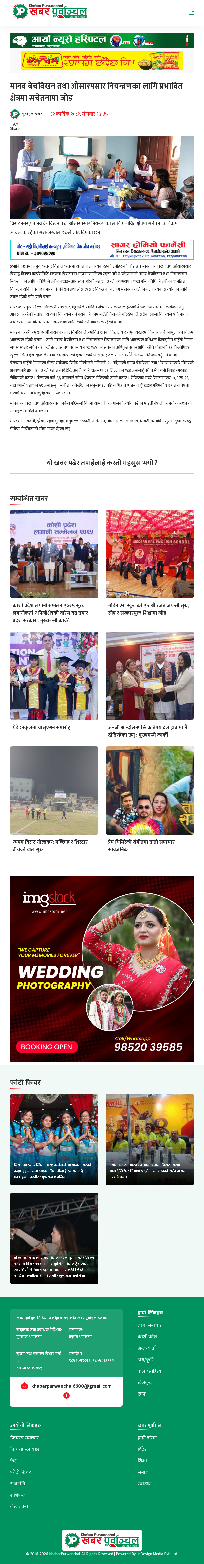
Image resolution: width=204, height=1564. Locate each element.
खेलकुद (145, 1382)
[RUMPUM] (102, 62)
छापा (142, 1394)
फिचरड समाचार (24, 1438)
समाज (143, 1472)
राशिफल (18, 1495)
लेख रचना (19, 1506)
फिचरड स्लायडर (24, 1449)
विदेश (143, 1449)
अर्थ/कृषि (146, 1360)
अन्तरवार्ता (147, 1348)
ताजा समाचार (150, 1325)
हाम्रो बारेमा (147, 1438)
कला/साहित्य (149, 1371)
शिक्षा (142, 1461)
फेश (13, 1461)
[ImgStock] (102, 970)
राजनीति (17, 1484)
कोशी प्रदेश (147, 1337)
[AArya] (102, 42)
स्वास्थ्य (144, 1484)
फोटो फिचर (20, 1472)
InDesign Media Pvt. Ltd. (157, 1554)
